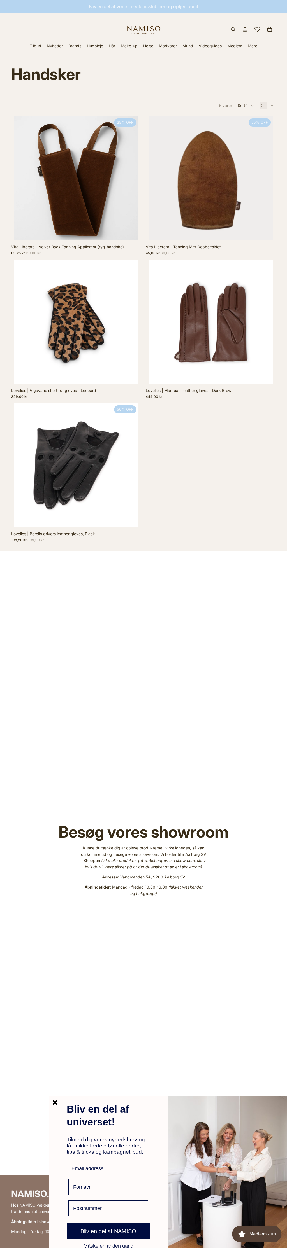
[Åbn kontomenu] (245, 29)
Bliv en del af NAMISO (108, 1231)
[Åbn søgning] (233, 29)
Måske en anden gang (108, 1246)
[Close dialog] (55, 1102)
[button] (246, 105)
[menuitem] (252, 45)
